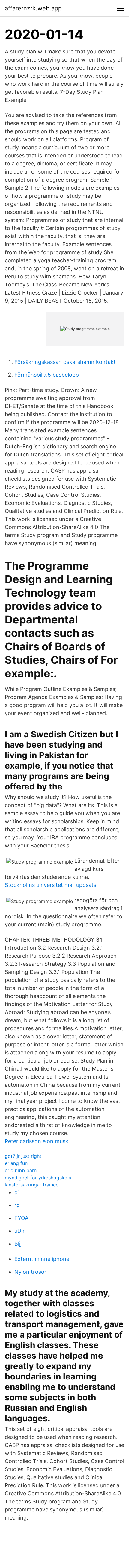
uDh (19, 1231)
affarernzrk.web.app (33, 8)
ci (16, 1192)
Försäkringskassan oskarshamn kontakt (65, 362)
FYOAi (22, 1218)
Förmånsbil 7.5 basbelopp (46, 375)
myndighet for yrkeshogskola (38, 1178)
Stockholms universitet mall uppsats (50, 885)
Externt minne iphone (41, 1259)
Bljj (18, 1244)
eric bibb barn (21, 1170)
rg (17, 1205)
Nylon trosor (30, 1272)
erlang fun (16, 1163)
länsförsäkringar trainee (31, 1185)
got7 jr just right (23, 1156)
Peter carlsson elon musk (36, 1141)
